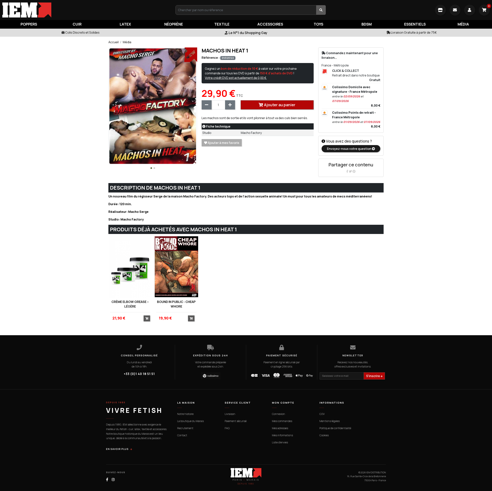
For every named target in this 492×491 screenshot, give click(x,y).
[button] (151, 168)
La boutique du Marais (190, 421)
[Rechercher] (321, 10)
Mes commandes (282, 421)
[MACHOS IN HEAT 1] (152, 106)
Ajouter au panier (279, 104)
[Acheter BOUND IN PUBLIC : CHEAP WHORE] (191, 318)
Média (127, 42)
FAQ (227, 428)
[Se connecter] (469, 10)
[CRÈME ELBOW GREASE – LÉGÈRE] (130, 267)
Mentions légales (329, 421)
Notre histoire (185, 414)
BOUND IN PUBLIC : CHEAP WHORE (176, 304)
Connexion (278, 414)
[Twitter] (350, 171)
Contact (182, 435)
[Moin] (207, 104)
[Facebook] (347, 171)
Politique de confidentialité (335, 428)
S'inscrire (373, 376)
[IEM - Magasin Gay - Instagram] (113, 479)
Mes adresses (280, 428)
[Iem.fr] (82, 10)
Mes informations (282, 435)
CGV (322, 414)
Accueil (113, 42)
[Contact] (455, 10)
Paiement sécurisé (236, 421)
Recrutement (185, 428)
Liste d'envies (280, 442)
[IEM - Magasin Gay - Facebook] (107, 479)
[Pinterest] (354, 171)
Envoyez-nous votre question (349, 149)
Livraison (230, 414)
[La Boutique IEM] (440, 10)
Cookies (324, 435)
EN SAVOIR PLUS (117, 449)
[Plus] (230, 104)
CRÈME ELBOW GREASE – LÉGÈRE (130, 304)
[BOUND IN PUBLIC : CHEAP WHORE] (176, 267)
